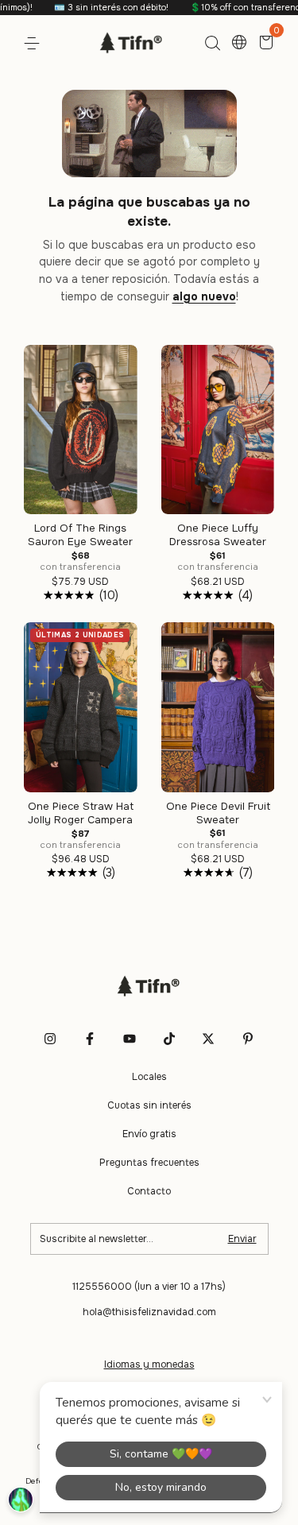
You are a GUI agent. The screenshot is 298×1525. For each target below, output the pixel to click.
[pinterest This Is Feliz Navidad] (248, 1038)
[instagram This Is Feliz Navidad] (50, 1038)
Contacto (149, 1191)
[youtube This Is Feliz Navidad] (129, 1038)
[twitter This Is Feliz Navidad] (208, 1038)
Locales (149, 1076)
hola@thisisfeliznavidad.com (149, 1312)
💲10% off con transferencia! (232, 7)
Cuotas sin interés (149, 1105)
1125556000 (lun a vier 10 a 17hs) (149, 1286)
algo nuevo (204, 296)
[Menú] (34, 43)
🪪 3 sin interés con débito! (93, 7)
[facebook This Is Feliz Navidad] (89, 1038)
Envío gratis (149, 1134)
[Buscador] (212, 43)
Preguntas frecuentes (149, 1162)
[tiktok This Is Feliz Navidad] (169, 1038)
